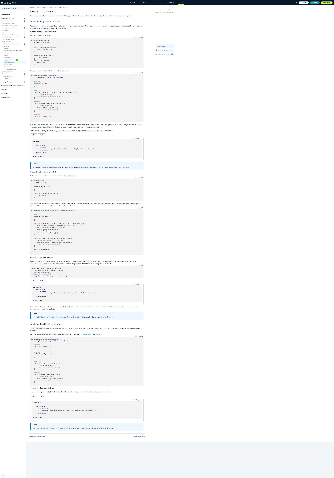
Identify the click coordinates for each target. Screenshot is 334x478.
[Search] (304, 2)
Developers (170, 2)
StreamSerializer (91, 16)
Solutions (143, 2)
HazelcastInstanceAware (10, 67)
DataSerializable (8, 53)
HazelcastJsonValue (9, 57)
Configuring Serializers (10, 69)
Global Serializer (8, 64)
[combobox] (304, 2)
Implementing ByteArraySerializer (164, 12)
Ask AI (316, 2)
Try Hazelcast (327, 2)
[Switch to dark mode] (296, 2)
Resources (156, 2)
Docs (181, 2)
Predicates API (6, 30)
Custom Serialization (9, 62)
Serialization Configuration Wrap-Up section (52, 317)
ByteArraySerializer (106, 16)
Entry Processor (6, 41)
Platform (132, 2)
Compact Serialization (10, 60)
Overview (6, 48)
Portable (6, 55)
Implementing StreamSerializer (92, 334)
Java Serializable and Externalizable (13, 50)
